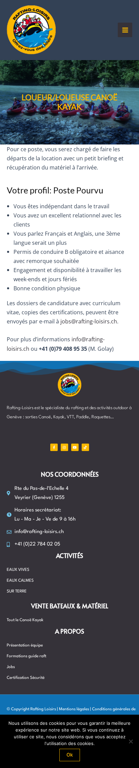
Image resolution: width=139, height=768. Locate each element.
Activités (69, 555)
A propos (69, 631)
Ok (69, 755)
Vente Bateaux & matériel (69, 606)
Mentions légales (74, 709)
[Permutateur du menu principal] (125, 30)
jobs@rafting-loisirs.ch (88, 321)
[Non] (130, 741)
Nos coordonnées (70, 474)
